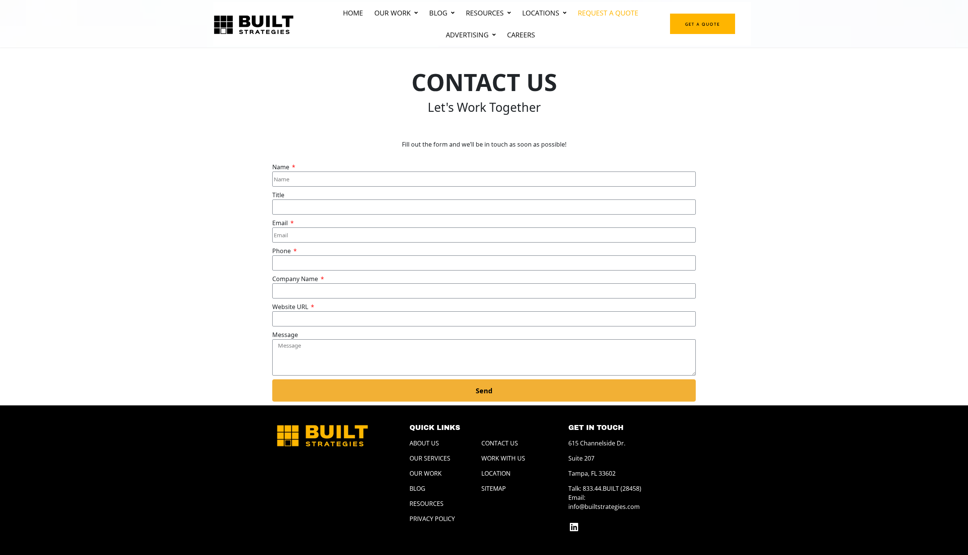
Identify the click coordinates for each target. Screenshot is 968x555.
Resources (485, 12)
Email (280, 223)
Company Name (296, 279)
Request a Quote (608, 12)
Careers (521, 34)
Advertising (467, 34)
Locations (540, 12)
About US (424, 443)
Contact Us (499, 443)
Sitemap (493, 488)
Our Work (392, 12)
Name (281, 167)
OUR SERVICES (430, 458)
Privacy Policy (432, 519)
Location (495, 473)
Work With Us (503, 458)
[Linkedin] (574, 526)
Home (353, 12)
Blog (438, 12)
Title (278, 195)
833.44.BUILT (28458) (612, 488)
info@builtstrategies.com (604, 506)
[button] (396, 13)
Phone (282, 251)
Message (285, 335)
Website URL (291, 307)
